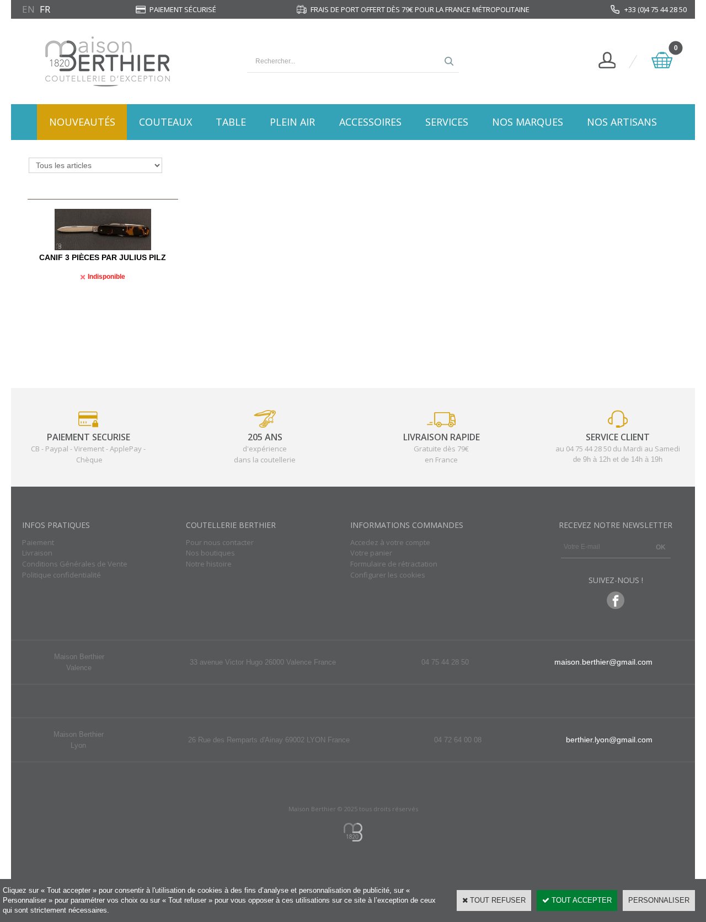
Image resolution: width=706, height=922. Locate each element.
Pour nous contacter (220, 542)
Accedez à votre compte (390, 542)
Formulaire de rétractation (393, 564)
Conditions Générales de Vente (74, 564)
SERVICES (446, 121)
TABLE (231, 121)
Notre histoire (209, 564)
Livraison (37, 553)
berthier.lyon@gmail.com (609, 739)
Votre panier (371, 553)
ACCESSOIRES (370, 121)
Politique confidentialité (61, 575)
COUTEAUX (165, 121)
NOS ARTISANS (622, 121)
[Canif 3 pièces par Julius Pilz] (103, 248)
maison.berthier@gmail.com (603, 661)
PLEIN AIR (292, 121)
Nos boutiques (210, 553)
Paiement (38, 542)
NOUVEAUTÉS (82, 121)
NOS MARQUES (527, 121)
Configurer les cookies (387, 575)
